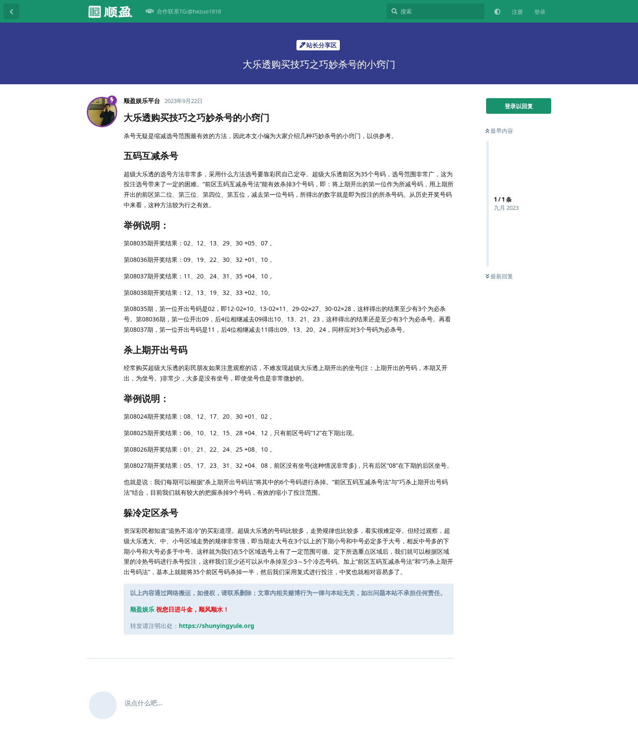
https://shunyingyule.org (216, 625)
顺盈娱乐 (142, 609)
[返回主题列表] (11, 11)
